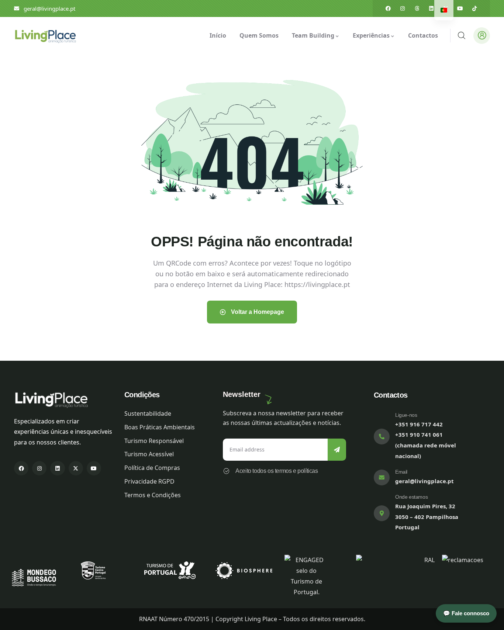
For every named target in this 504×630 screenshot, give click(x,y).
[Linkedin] (431, 8)
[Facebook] (388, 8)
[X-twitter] (76, 468)
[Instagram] (402, 8)
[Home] (45, 35)
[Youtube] (460, 8)
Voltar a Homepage (256, 312)
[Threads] (417, 8)
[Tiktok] (474, 8)
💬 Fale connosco (466, 613)
